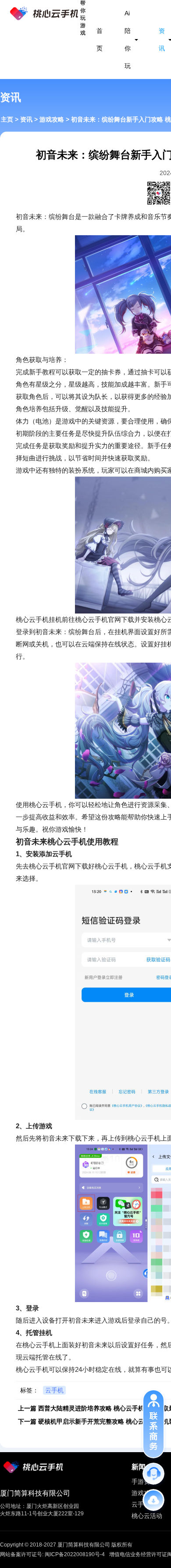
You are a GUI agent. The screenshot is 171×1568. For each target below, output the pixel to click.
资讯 (162, 39)
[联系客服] (153, 1474)
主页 (7, 119)
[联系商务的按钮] (153, 1423)
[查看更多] (153, 1500)
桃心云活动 (147, 1515)
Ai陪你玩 (128, 39)
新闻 (139, 1467)
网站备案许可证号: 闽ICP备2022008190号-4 (52, 1554)
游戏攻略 (51, 119)
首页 (99, 39)
